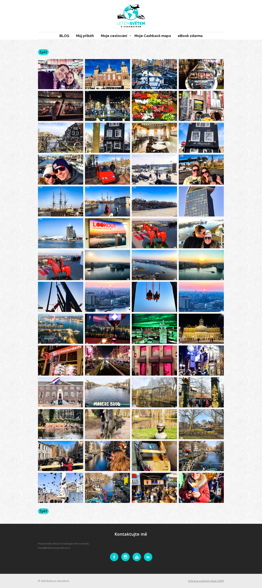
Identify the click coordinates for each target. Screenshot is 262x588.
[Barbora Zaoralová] (131, 16)
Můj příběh (85, 36)
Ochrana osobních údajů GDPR (206, 581)
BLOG (64, 36)
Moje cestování (114, 36)
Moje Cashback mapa (152, 36)
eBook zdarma (190, 36)
